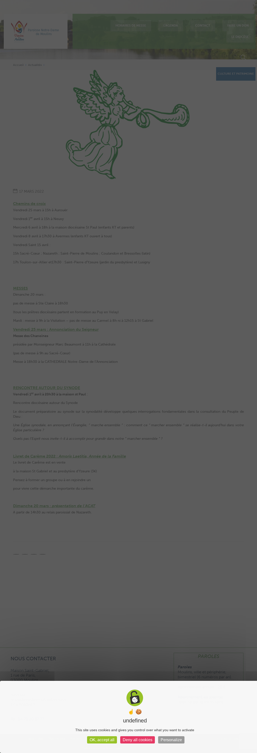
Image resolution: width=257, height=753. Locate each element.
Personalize (171, 740)
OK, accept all (102, 740)
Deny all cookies (137, 740)
